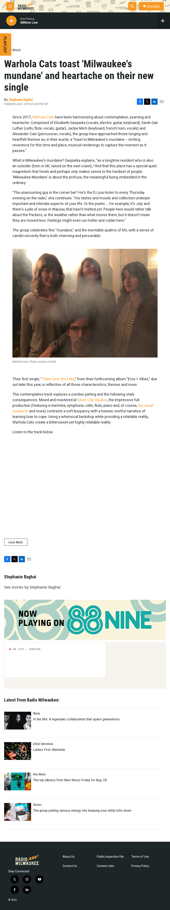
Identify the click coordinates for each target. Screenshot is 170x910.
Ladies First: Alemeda (49, 750)
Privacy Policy (140, 866)
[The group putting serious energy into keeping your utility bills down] (17, 812)
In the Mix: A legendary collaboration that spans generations (76, 719)
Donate (153, 6)
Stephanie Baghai (21, 100)
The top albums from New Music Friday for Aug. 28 (70, 780)
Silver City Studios (92, 400)
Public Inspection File (110, 856)
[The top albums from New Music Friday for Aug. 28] (17, 781)
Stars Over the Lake (59, 379)
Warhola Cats (43, 117)
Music (36, 713)
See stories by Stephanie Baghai (32, 587)
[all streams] (164, 20)
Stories (37, 804)
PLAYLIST (5, 44)
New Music (39, 774)
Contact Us (70, 866)
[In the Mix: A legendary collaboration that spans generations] (17, 720)
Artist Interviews (43, 743)
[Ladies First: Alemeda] (17, 751)
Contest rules (105, 866)
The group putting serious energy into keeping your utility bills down (82, 810)
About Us (69, 856)
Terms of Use (140, 856)
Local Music (12, 50)
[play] (11, 20)
